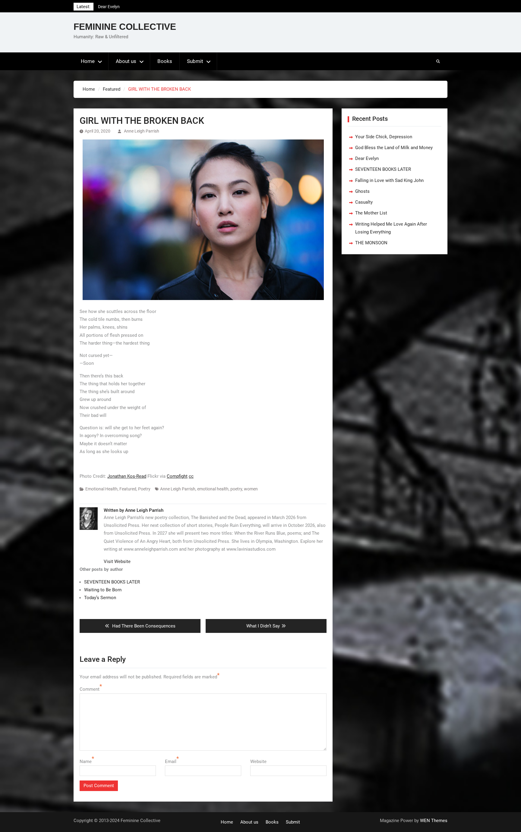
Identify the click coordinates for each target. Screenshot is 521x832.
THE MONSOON (371, 243)
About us (126, 61)
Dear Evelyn (367, 158)
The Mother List (371, 213)
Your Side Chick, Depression (383, 136)
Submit (195, 61)
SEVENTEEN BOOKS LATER (123, 6)
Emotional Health (101, 488)
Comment (89, 689)
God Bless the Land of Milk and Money (394, 147)
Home (88, 61)
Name (86, 761)
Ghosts (362, 191)
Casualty (364, 202)
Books (164, 61)
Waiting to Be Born (103, 590)
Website (258, 761)
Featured (127, 488)
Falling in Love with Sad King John (389, 180)
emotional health (213, 488)
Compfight (177, 476)
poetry (236, 488)
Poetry (144, 488)
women (251, 488)
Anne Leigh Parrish (141, 131)
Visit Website (117, 561)
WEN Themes (433, 820)
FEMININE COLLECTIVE (125, 27)
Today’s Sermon (100, 597)
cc (191, 476)
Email (170, 761)
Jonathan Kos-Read (126, 476)
